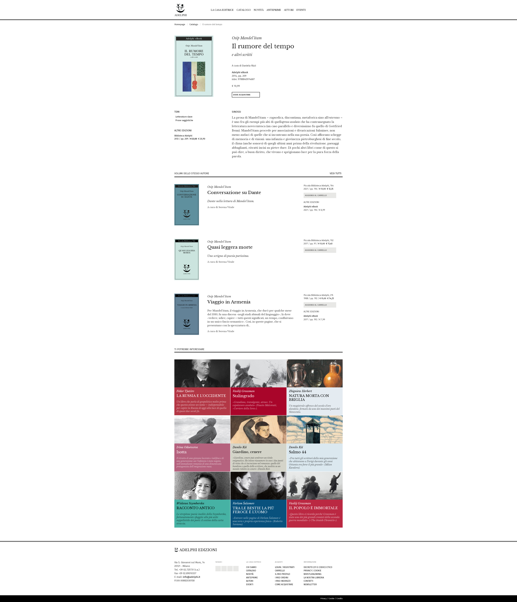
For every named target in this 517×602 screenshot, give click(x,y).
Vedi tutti (336, 173)
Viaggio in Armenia (228, 302)
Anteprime (273, 10)
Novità (259, 10)
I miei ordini (281, 577)
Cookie (317, 570)
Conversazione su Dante (234, 192)
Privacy (308, 570)
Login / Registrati (284, 567)
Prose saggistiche (183, 120)
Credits (339, 598)
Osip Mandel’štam (247, 38)
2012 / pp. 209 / (189, 137)
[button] (334, 38)
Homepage (179, 24)
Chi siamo (251, 567)
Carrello (280, 570)
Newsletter (310, 584)
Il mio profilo (282, 574)
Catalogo (244, 10)
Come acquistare (284, 584)
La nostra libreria (314, 577)
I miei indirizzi (283, 581)
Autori (289, 10)
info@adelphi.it (191, 576)
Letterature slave (183, 116)
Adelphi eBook (240, 72)
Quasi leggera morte (230, 247)
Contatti (308, 581)
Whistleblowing (312, 574)
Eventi (301, 10)
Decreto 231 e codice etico (318, 567)
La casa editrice (222, 10)
